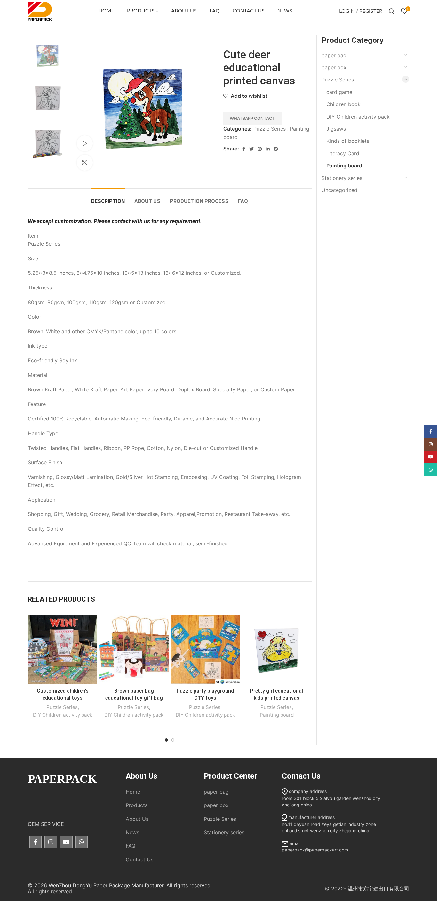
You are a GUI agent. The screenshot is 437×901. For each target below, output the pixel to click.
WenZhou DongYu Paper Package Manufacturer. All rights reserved (130, 885)
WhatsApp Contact (252, 118)
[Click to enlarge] (85, 163)
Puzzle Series (269, 129)
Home (133, 792)
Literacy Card (342, 153)
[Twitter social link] (251, 149)
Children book (343, 104)
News (132, 832)
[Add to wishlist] (92, 625)
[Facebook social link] (244, 149)
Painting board (277, 715)
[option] (47, 55)
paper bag (334, 55)
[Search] (391, 11)
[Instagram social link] (50, 842)
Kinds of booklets (347, 141)
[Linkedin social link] (268, 149)
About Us (137, 819)
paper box (334, 67)
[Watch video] (85, 143)
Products (136, 805)
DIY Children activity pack (62, 715)
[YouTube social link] (66, 842)
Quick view (92, 640)
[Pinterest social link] (260, 149)
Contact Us (139, 859)
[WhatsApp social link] (81, 842)
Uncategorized (339, 190)
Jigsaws (336, 129)
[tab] (108, 198)
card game (339, 92)
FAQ (130, 846)
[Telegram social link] (276, 149)
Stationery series (342, 178)
